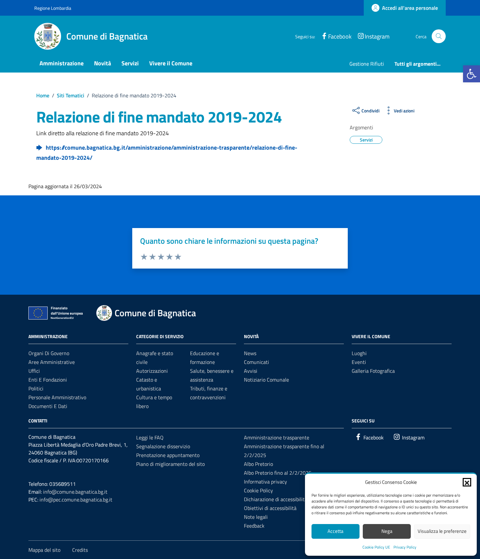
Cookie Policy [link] (258, 490)
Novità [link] (102, 63)
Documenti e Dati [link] (47, 406)
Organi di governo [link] (48, 353)
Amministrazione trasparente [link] (276, 437)
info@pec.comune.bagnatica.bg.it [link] (76, 499)
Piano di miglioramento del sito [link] (170, 464)
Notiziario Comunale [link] (266, 380)
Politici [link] (35, 388)
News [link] (250, 353)
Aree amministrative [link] (51, 362)
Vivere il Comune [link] (170, 63)
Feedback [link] (254, 526)
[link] (471, 73)
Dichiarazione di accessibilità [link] (275, 499)
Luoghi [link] (359, 353)
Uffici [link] (34, 371)
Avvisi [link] (250, 371)
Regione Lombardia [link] (52, 8)
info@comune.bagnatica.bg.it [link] (75, 492)
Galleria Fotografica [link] (373, 371)
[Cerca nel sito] (439, 36)
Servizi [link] (130, 63)
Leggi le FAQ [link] (150, 437)
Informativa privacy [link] (265, 481)
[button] (467, 482)
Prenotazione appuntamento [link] (168, 455)
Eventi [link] (359, 362)
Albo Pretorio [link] (258, 464)
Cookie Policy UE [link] (376, 547)
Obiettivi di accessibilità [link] (270, 508)
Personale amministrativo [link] (57, 397)
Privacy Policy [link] (404, 547)
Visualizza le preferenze (442, 531)
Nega (386, 531)
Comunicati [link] (256, 362)
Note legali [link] (256, 517)
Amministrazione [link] (62, 63)
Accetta (336, 531)
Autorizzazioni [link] (152, 371)
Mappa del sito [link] (44, 550)
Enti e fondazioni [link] (47, 380)
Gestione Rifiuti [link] (366, 64)
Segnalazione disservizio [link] (163, 446)
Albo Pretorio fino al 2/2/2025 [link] (278, 473)
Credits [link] (80, 550)
